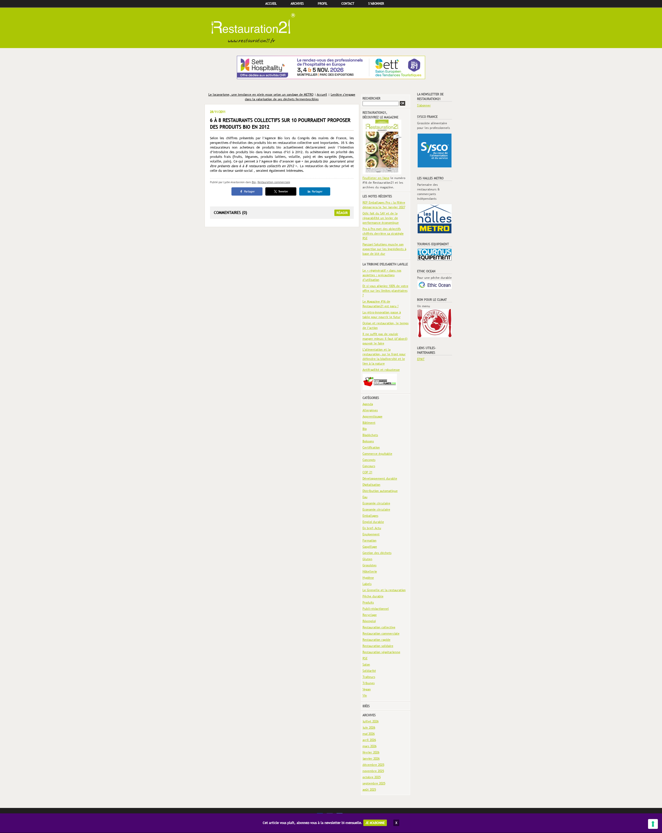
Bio (254, 182)
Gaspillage (370, 547)
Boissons (368, 441)
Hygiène (368, 578)
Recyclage (370, 615)
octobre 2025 (372, 777)
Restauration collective (379, 627)
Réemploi (369, 621)
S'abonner (424, 105)
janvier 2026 (371, 758)
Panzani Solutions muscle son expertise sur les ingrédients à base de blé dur (384, 249)
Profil (322, 3)
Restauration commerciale (274, 182)
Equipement (371, 534)
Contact (347, 3)
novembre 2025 (373, 771)
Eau (365, 497)
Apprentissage (372, 416)
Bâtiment (369, 423)
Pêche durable (373, 596)
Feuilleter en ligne (376, 178)
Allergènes (370, 410)
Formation (370, 540)
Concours (369, 466)
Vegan (367, 689)
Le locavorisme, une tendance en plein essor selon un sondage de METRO (260, 94)
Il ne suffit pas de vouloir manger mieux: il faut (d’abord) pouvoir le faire (385, 338)
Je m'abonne (375, 823)
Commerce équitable (377, 454)
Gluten (367, 559)
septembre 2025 (374, 783)
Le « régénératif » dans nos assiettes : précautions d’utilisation (382, 275)
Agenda (368, 404)
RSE (365, 658)
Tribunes (369, 683)
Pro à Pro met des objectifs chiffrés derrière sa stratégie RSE (383, 233)
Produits (368, 602)
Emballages (370, 516)
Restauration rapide (376, 640)
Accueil (271, 3)
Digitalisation (371, 485)
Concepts (369, 460)
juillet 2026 (371, 721)
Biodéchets (370, 435)
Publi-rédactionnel (376, 609)
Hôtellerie (370, 571)
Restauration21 (331, 28)
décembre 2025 (373, 765)
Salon (366, 664)
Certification (371, 447)
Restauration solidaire (378, 646)
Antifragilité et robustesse (381, 370)
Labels (367, 584)
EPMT (421, 359)
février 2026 (371, 752)
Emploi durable (373, 522)
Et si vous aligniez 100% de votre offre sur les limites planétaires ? (385, 290)
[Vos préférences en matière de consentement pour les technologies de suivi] (653, 824)
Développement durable (380, 478)
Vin (365, 695)
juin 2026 (369, 727)
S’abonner (376, 3)
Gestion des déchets (377, 553)
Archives (297, 3)
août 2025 (369, 789)
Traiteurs (369, 677)
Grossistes (370, 565)
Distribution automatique (380, 491)
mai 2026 (369, 734)
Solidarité (369, 671)
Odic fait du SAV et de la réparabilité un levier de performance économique (381, 218)
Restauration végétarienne (381, 652)
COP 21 (367, 472)
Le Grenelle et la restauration (384, 590)
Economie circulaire (376, 503)
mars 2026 (370, 746)
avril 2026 (369, 740)
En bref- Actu (372, 528)
